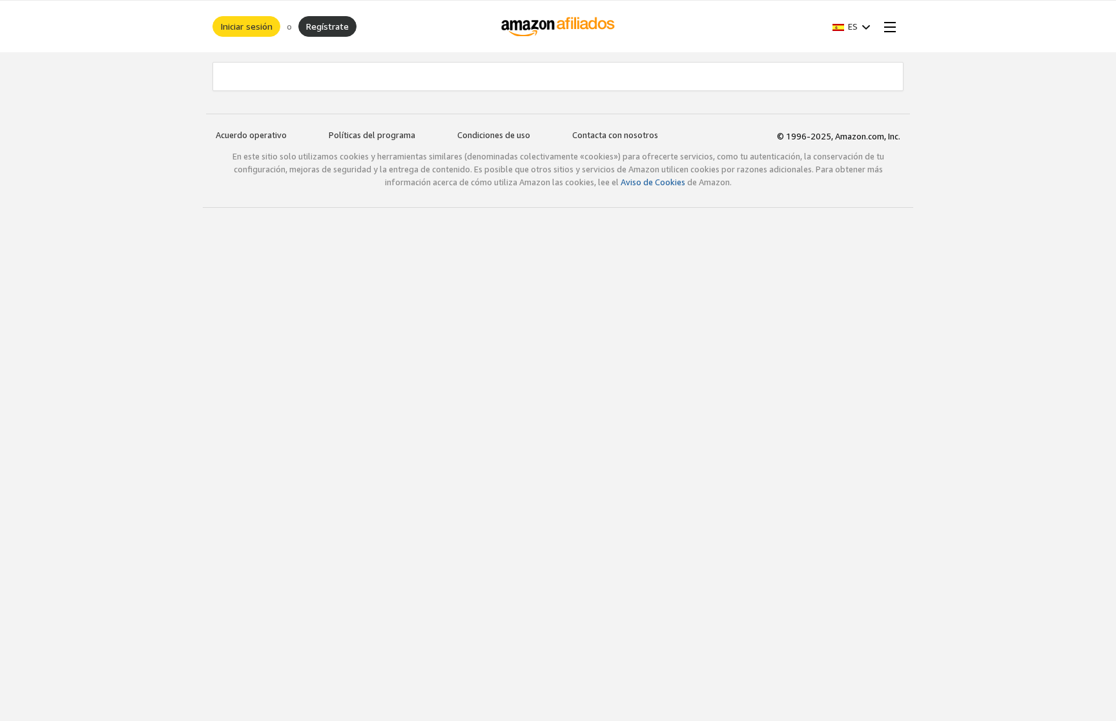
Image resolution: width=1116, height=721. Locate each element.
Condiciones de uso (493, 135)
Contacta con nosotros (615, 135)
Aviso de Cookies (653, 182)
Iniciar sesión (246, 26)
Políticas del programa (372, 135)
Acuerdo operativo (251, 135)
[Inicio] (558, 26)
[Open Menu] (887, 26)
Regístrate (327, 26)
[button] (851, 26)
